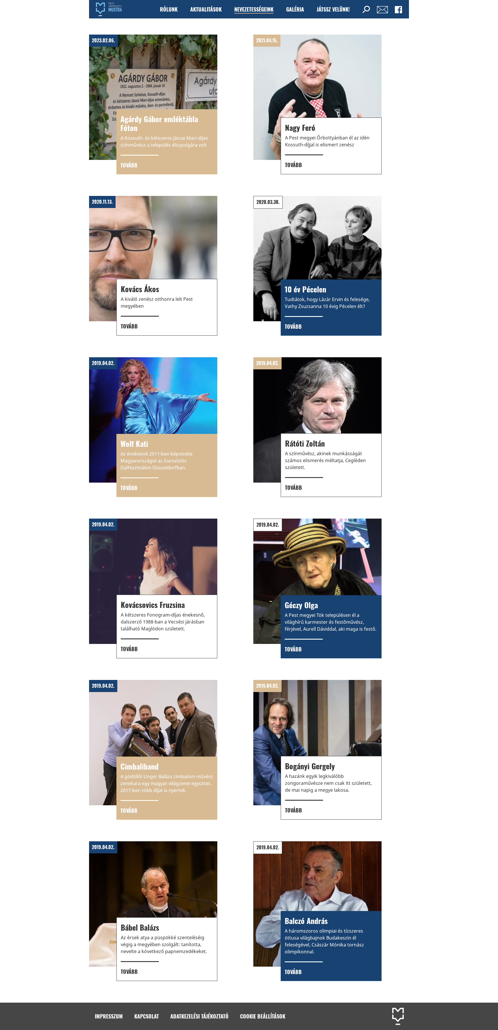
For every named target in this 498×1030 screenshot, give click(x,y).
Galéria (295, 9)
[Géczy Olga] (317, 588)
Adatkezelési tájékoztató (199, 1016)
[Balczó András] (317, 911)
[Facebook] (398, 9)
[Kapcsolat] (382, 9)
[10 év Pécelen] (317, 266)
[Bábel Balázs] (153, 911)
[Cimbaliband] (153, 750)
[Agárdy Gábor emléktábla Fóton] (153, 104)
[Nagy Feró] (317, 104)
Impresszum (109, 1016)
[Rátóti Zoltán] (317, 427)
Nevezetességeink (253, 9)
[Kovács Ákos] (153, 266)
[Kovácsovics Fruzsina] (153, 588)
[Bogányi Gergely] (317, 750)
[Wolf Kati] (153, 427)
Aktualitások (206, 9)
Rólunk (169, 9)
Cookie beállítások (262, 1016)
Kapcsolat (146, 1016)
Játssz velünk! (333, 9)
